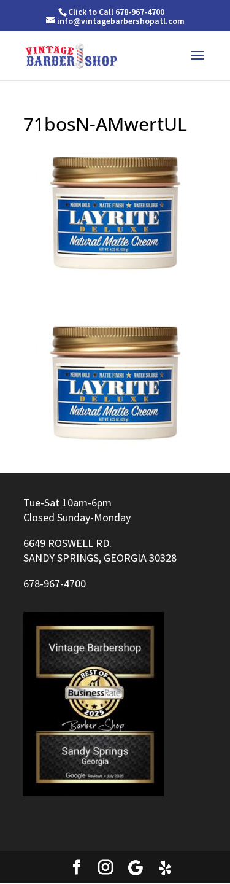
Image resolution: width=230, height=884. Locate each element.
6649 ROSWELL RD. (67, 543)
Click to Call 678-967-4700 (116, 11)
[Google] (135, 868)
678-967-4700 (54, 583)
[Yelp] (165, 868)
